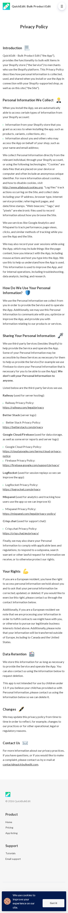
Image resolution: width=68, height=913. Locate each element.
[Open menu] (62, 6)
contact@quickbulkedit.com (20, 764)
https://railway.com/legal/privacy (23, 407)
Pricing (9, 827)
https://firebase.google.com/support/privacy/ (31, 465)
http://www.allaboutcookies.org (23, 187)
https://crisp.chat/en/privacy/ (21, 533)
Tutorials (10, 853)
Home (8, 822)
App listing (11, 833)
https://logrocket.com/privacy (21, 489)
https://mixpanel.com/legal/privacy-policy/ (29, 513)
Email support (13, 858)
